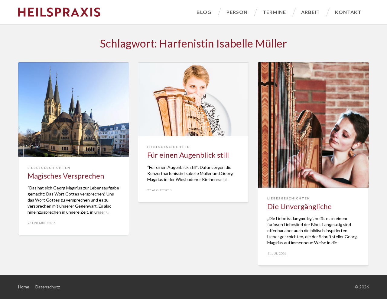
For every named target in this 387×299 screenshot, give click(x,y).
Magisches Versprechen (66, 175)
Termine (274, 12)
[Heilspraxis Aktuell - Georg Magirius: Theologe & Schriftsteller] (103, 12)
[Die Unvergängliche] (313, 125)
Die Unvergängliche (299, 206)
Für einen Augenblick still (188, 154)
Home (23, 286)
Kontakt (348, 12)
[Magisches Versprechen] (73, 109)
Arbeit (310, 12)
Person (237, 12)
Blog (204, 12)
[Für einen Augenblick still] (193, 99)
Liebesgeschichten (49, 167)
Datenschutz (47, 286)
